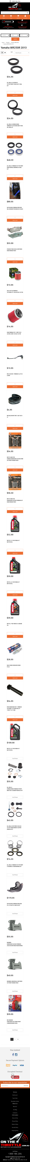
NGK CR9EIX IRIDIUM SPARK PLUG (14, 666)
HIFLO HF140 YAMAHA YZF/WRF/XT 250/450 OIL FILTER (15, 291)
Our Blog (15, 1109)
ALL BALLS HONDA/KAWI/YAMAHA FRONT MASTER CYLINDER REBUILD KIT (15, 788)
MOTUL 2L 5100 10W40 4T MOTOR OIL (13, 582)
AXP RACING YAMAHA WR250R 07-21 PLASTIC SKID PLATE (14, 904)
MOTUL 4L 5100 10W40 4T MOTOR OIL (13, 749)
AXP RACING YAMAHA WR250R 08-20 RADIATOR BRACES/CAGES (15, 208)
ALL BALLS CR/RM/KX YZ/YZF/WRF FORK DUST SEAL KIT (14, 84)
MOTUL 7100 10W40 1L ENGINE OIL (14, 624)
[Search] (27, 12)
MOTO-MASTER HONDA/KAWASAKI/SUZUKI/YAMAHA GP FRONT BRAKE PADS (16, 458)
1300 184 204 (15, 1)
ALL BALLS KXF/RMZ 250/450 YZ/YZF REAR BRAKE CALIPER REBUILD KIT (14, 827)
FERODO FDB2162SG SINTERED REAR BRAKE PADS (14, 250)
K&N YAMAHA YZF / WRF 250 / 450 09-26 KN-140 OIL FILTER (14, 333)
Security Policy (15, 1127)
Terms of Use (15, 1118)
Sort (12, 52)
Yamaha (7, 42)
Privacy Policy (15, 1121)
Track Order (15, 1098)
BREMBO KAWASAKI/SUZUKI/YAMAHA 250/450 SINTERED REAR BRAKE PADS (15, 945)
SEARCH (15, 39)
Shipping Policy (15, 1130)
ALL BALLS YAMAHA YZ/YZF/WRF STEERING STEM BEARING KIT (15, 865)
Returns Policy (15, 1124)
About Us (15, 1106)
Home (3, 42)
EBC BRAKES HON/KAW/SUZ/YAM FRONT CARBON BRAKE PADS (14, 1021)
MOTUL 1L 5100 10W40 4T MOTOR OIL (13, 541)
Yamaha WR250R (15, 42)
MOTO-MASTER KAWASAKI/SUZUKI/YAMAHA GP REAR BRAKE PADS (15, 500)
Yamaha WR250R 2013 (8, 44)
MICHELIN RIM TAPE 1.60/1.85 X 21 (14, 416)
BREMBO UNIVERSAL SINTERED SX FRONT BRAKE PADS (14, 982)
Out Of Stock (15, 758)
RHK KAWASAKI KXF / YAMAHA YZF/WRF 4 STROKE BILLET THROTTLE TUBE (14, 708)
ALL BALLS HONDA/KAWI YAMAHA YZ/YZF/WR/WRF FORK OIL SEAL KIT (15, 125)
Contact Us (15, 1113)
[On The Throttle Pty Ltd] (15, 6)
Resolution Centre (15, 1101)
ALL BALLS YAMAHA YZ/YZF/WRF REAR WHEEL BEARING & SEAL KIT (15, 167)
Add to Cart (15, 95)
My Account (15, 1095)
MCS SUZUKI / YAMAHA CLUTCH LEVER (14, 374)
